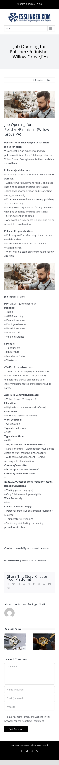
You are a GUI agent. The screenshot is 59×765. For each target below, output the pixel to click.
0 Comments (40, 560)
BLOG (39, 4)
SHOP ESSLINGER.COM (26, 4)
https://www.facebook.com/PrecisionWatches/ (28, 481)
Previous (40, 80)
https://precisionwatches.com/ (22, 469)
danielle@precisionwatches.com (32, 548)
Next (49, 80)
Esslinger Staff (13, 560)
